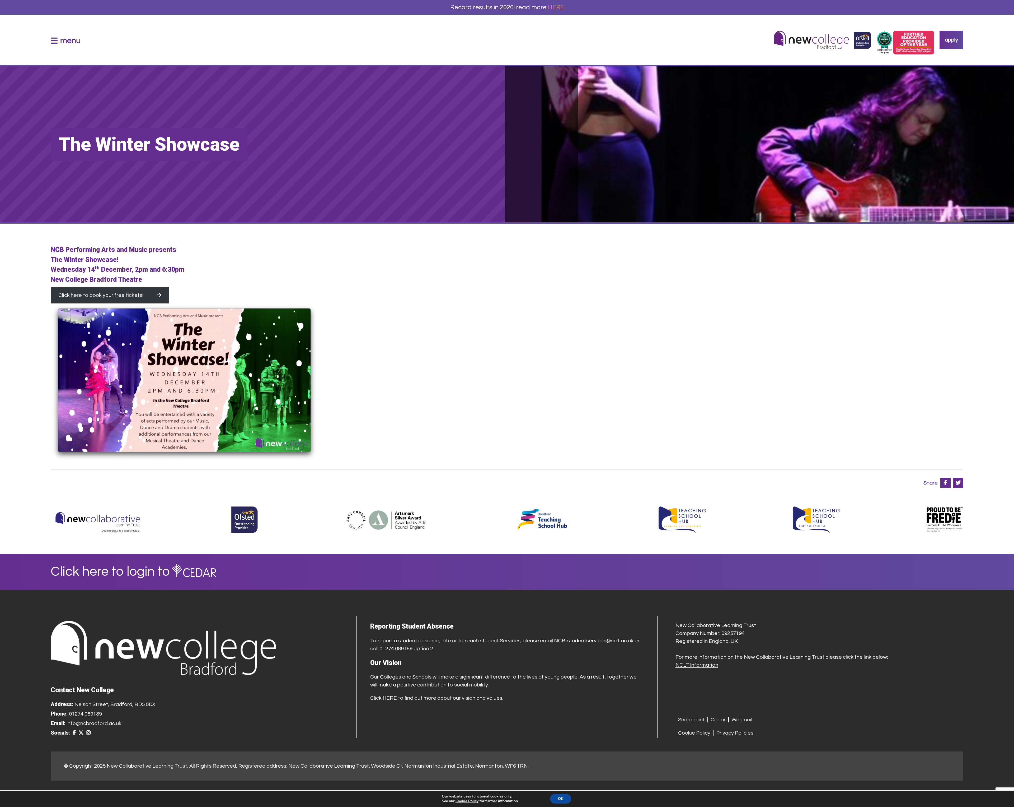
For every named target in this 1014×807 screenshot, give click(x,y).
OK (560, 798)
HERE (556, 7)
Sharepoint (691, 719)
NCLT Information (696, 665)
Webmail (741, 719)
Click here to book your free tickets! (100, 295)
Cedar (718, 719)
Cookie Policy (694, 733)
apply (951, 40)
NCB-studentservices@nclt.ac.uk (593, 640)
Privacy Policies (734, 733)
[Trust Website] (98, 519)
